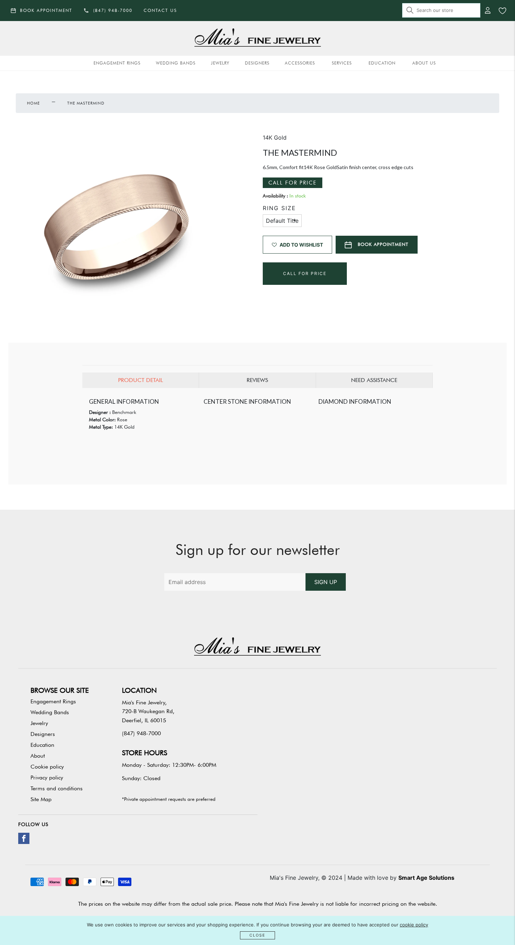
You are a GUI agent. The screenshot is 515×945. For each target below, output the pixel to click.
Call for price (305, 273)
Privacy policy (46, 777)
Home (33, 103)
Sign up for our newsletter (258, 549)
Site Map (41, 799)
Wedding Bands (175, 63)
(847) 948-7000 (141, 733)
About (37, 755)
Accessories (300, 63)
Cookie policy (47, 766)
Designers (257, 63)
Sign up (325, 581)
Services (342, 63)
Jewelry (220, 63)
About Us (424, 63)
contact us (160, 10)
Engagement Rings (117, 63)
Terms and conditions (56, 788)
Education (382, 63)
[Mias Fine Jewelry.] (258, 38)
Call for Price (292, 183)
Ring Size (279, 208)
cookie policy (414, 924)
